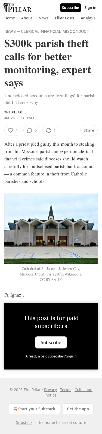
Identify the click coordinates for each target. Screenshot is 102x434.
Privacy (50, 389)
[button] (9, 18)
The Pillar (13, 112)
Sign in (91, 7)
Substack (24, 422)
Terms (65, 389)
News (10, 31)
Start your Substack (36, 408)
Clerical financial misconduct (55, 31)
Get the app (78, 408)
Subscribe (70, 7)
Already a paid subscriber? (51, 356)
